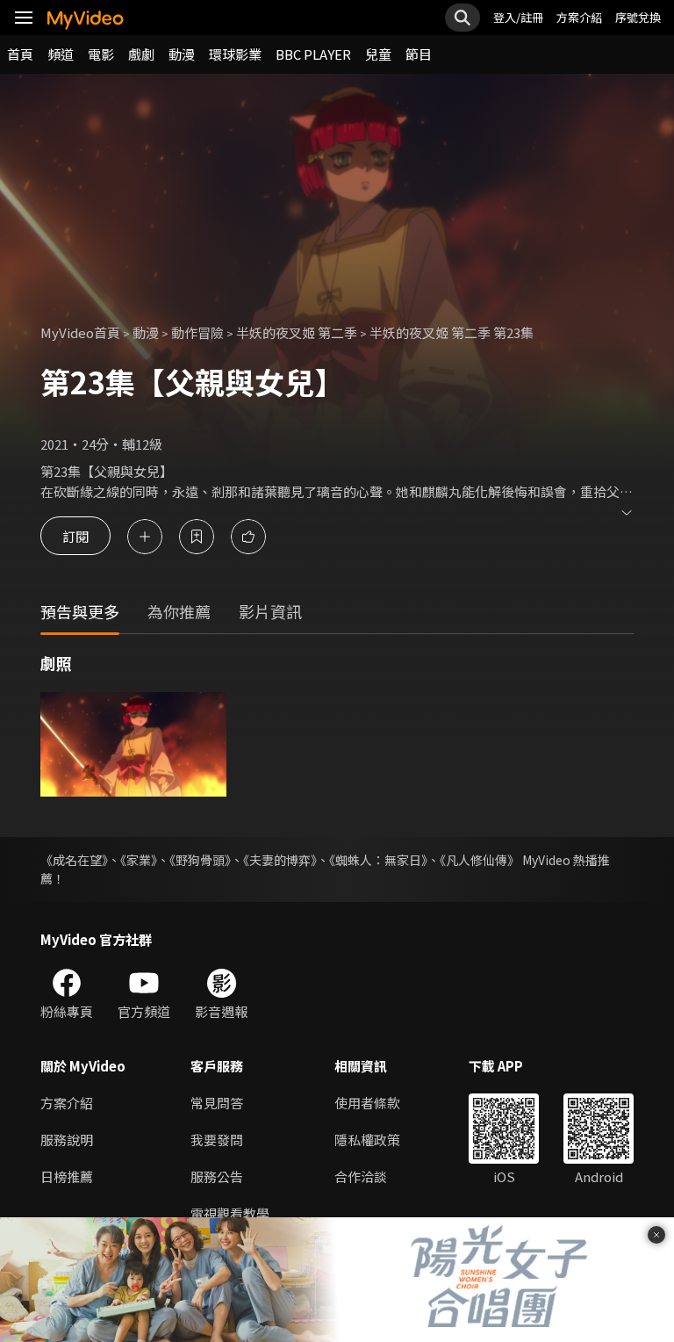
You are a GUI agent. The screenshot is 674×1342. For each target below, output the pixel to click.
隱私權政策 (367, 1139)
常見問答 (216, 1102)
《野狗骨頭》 (200, 860)
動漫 (181, 54)
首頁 (20, 54)
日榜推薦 (66, 1176)
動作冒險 (197, 332)
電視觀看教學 (229, 1213)
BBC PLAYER (313, 54)
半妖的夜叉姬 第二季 (296, 332)
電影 (101, 54)
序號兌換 (638, 17)
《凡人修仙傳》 (480, 860)
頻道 (60, 54)
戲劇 (141, 54)
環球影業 (235, 54)
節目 (418, 54)
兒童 (378, 54)
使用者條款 (367, 1102)
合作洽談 (360, 1176)
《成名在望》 (74, 860)
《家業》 (138, 860)
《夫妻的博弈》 (280, 860)
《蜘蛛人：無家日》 (378, 860)
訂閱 (75, 536)
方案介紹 (579, 17)
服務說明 (66, 1139)
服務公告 (216, 1176)
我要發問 (216, 1139)
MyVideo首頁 (80, 332)
